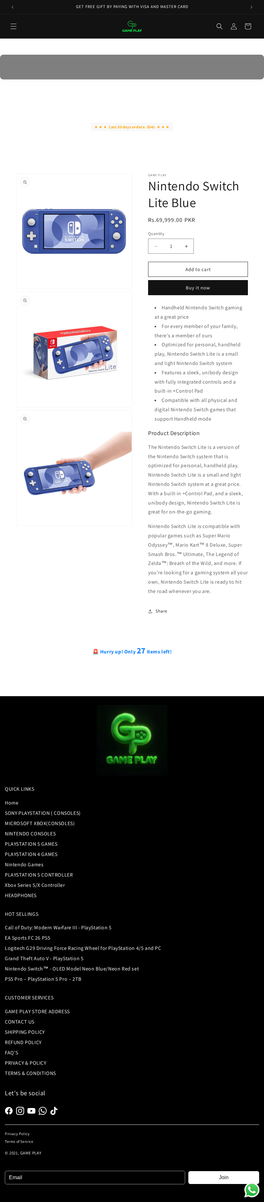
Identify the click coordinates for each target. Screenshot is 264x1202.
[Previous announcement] (12, 7)
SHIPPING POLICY (25, 1032)
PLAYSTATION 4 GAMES (31, 854)
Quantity (156, 233)
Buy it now (198, 288)
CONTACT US (19, 1021)
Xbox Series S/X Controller (35, 885)
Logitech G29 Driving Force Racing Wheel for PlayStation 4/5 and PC (83, 948)
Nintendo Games (24, 864)
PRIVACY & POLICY (25, 1063)
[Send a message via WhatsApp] (252, 1190)
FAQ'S (11, 1052)
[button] (13, 26)
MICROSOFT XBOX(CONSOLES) (40, 823)
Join (224, 1177)
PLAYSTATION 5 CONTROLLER (39, 874)
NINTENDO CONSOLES (30, 833)
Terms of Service (19, 1141)
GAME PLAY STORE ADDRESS (37, 1011)
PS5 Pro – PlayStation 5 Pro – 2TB (43, 979)
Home (11, 802)
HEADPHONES (21, 895)
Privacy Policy (17, 1133)
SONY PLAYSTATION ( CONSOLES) (43, 813)
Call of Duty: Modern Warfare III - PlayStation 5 (58, 927)
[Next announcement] (251, 7)
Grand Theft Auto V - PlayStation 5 (44, 958)
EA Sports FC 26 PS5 (27, 937)
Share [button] (161, 611)
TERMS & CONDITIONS (30, 1073)
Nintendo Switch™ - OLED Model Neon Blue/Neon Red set (72, 968)
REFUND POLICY (23, 1042)
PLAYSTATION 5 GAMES (31, 844)
